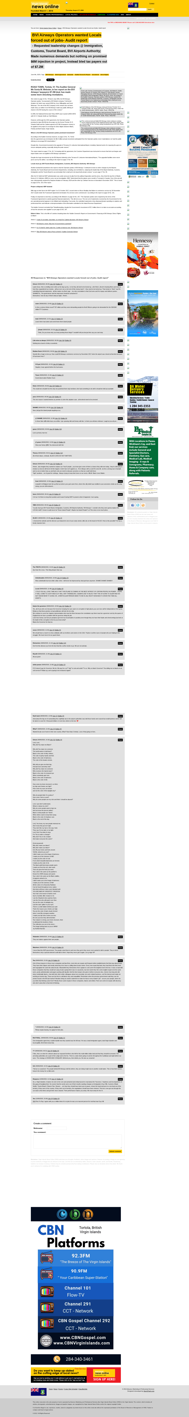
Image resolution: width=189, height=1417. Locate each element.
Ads (122, 14)
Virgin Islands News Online (48, 28)
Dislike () (59, 284)
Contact (151, 3)
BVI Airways (49, 74)
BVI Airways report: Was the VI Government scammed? (54, 223)
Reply (120, 284)
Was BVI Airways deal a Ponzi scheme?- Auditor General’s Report (57, 231)
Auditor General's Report (82, 74)
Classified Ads (83, 1389)
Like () (53, 284)
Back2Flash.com (149, 1391)
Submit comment (115, 1151)
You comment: (40, 1132)
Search (149, 9)
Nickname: (38, 1128)
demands (70, 74)
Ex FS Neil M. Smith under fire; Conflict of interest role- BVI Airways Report (60, 227)
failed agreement (60, 74)
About (128, 14)
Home (35, 14)
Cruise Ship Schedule (70, 1389)
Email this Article (36, 79)
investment (95, 74)
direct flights (104, 74)
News (41, 14)
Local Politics (71, 14)
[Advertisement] (78, 253)
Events (60, 1389)
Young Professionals (54, 14)
